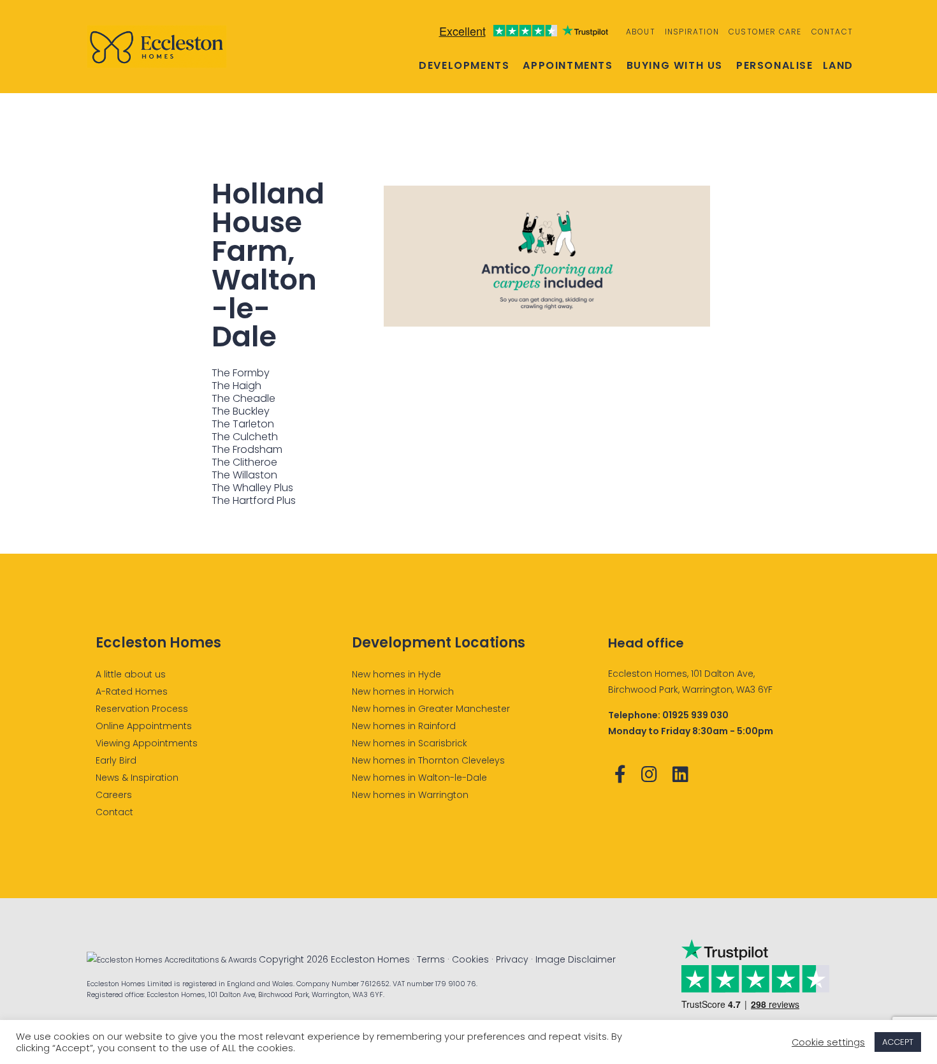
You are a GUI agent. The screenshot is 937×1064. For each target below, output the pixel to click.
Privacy (512, 959)
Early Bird (116, 760)
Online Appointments (144, 726)
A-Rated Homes (132, 691)
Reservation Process (142, 708)
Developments (464, 66)
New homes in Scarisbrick (409, 743)
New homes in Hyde (396, 674)
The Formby (241, 373)
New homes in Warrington (410, 794)
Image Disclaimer (575, 959)
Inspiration (692, 31)
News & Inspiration (137, 777)
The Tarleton (243, 424)
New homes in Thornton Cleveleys (428, 760)
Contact (832, 31)
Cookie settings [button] (828, 1042)
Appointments (568, 66)
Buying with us (675, 66)
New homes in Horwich (403, 691)
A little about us (131, 674)
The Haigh (236, 385)
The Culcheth (245, 436)
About (640, 31)
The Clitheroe (244, 462)
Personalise (774, 66)
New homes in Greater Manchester (431, 708)
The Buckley (241, 411)
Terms (431, 959)
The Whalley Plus (252, 487)
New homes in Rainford (404, 726)
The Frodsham (247, 449)
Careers (114, 794)
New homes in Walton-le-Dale (419, 777)
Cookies (470, 959)
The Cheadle (243, 398)
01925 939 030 (695, 715)
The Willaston (244, 475)
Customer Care (765, 31)
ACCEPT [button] (897, 1042)
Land (838, 66)
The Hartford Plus (254, 500)
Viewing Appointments (147, 743)
